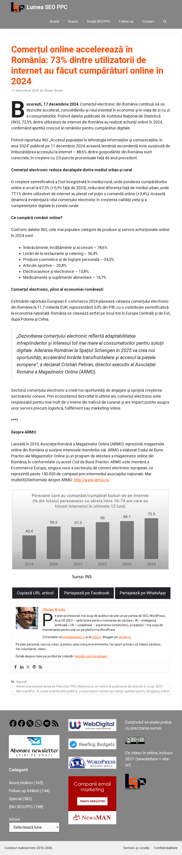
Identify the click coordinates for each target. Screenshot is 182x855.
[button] (165, 21)
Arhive (14, 819)
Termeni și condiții (136, 848)
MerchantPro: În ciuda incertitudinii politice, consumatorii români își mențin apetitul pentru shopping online (92, 691)
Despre (73, 21)
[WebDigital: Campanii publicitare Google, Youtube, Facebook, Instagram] (92, 729)
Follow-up (126, 21)
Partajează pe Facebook (86, 592)
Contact (148, 21)
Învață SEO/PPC (98, 21)
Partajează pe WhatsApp (143, 592)
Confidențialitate (166, 848)
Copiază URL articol (35, 592)
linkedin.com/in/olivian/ (91, 656)
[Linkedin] (22, 667)
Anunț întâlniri (21, 782)
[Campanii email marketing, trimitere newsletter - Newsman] (92, 822)
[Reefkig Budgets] (92, 747)
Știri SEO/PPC (21, 806)
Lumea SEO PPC (47, 7)
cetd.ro (96, 637)
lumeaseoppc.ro (73, 637)
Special (21, 682)
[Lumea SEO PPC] (17, 7)
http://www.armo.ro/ (92, 480)
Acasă (54, 21)
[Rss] (40, 667)
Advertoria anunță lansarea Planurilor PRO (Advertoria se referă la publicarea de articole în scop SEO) (89, 686)
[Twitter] (28, 667)
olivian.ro (125, 637)
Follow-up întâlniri (24, 790)
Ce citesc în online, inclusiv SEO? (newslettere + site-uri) (149, 759)
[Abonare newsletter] (34, 757)
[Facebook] (16, 667)
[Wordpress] (34, 667)
